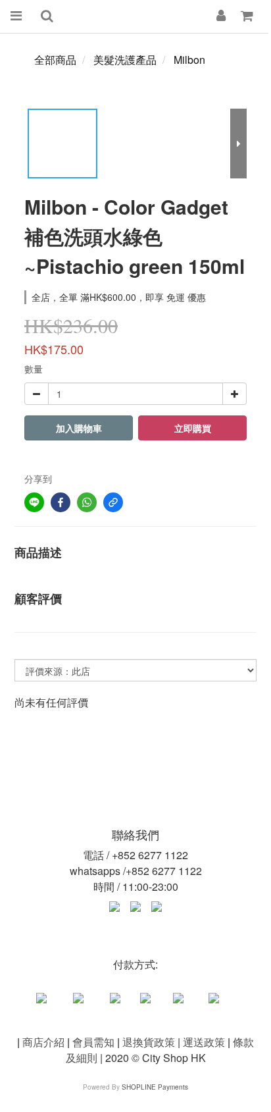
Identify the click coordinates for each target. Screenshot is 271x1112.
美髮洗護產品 (125, 59)
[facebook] (60, 502)
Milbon (189, 59)
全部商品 (55, 59)
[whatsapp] (87, 502)
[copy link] (113, 502)
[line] (34, 502)
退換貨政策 (148, 1041)
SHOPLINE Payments (155, 1087)
